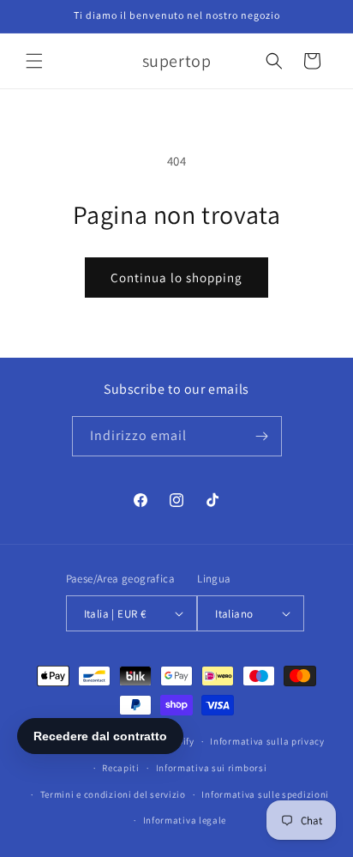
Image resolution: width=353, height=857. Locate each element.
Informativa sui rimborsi (211, 768)
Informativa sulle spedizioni (265, 794)
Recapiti (121, 768)
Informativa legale (185, 820)
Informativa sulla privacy (267, 741)
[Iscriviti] (262, 436)
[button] (34, 61)
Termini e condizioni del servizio (113, 794)
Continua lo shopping (176, 277)
